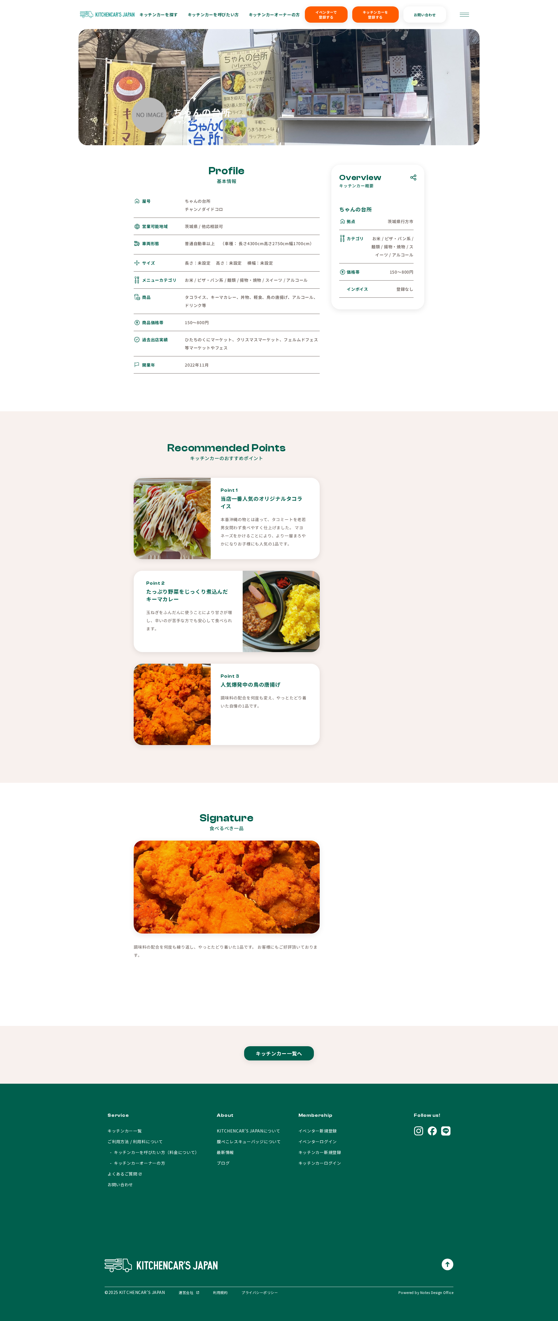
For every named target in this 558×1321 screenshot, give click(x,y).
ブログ (223, 1163)
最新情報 (225, 1152)
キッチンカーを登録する (375, 14)
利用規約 (220, 1292)
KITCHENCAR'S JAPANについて (248, 1131)
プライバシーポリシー (260, 1292)
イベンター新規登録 (317, 1131)
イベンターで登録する (326, 14)
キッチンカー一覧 (125, 1131)
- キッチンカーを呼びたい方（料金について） (153, 1152)
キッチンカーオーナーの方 (274, 14)
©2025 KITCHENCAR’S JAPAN (135, 1292)
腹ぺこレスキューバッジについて (249, 1141)
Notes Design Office (436, 1292)
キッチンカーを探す (159, 14)
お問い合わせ (425, 14)
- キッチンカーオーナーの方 (136, 1163)
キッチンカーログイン (319, 1163)
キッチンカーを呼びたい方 (213, 14)
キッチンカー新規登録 (319, 1152)
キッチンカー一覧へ (279, 1053)
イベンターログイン (317, 1141)
